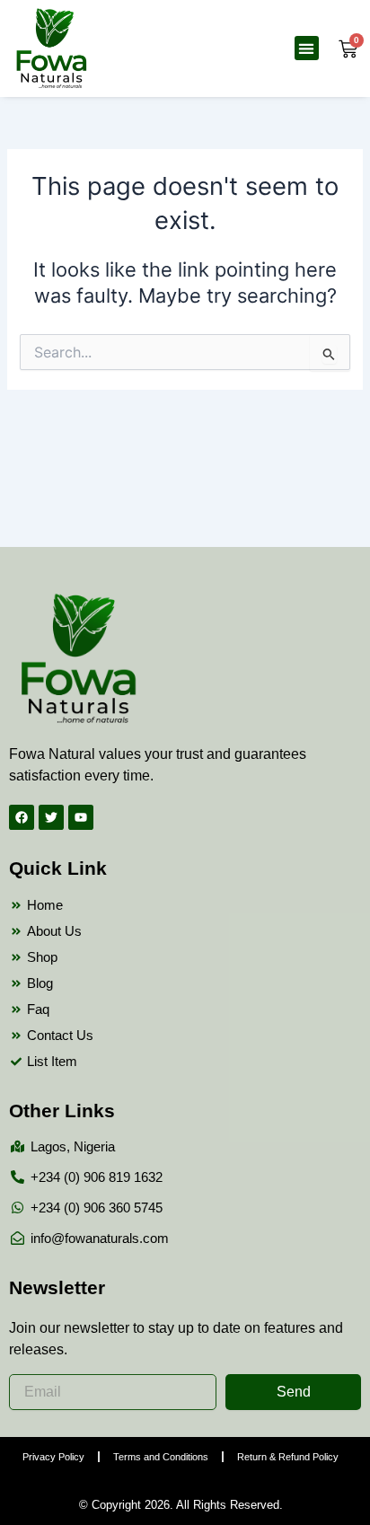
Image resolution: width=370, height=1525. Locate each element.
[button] (307, 48)
